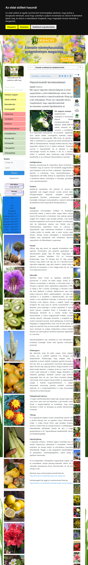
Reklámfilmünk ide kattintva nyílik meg (14, 79)
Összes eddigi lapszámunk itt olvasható (14, 88)
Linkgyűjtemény (10, 133)
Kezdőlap (35, 76)
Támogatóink (9, 148)
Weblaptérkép (10, 153)
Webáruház (9, 114)
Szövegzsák (9, 143)
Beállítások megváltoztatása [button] (44, 27)
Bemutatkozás (10, 104)
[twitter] (62, 76)
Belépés (7, 159)
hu (30, 67)
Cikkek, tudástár (10, 99)
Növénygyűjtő (10, 109)
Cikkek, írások (46, 76)
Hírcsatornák (9, 138)
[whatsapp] (68, 76)
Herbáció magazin (11, 95)
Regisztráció (14, 178)
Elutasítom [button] (24, 27)
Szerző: (32, 87)
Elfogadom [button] (11, 27)
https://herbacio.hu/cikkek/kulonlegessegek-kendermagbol (51, 483)
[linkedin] (65, 76)
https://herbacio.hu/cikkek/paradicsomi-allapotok (47, 476)
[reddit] (70, 76)
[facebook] (59, 76)
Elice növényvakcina (12, 128)
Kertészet (8, 124)
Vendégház (9, 119)
